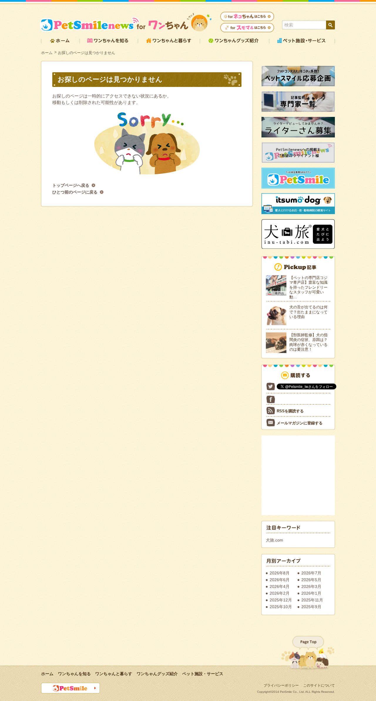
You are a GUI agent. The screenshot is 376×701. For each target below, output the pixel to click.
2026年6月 (280, 579)
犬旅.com (274, 540)
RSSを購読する (290, 411)
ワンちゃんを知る (74, 673)
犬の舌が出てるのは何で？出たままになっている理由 (308, 312)
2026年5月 (311, 579)
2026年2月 (280, 593)
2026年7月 (311, 573)
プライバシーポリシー (281, 685)
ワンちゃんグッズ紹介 (157, 673)
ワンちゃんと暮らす (113, 673)
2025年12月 (281, 600)
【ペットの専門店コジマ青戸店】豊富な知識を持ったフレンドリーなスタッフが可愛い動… (308, 287)
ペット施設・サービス (202, 673)
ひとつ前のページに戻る (75, 192)
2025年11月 (312, 600)
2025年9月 (311, 606)
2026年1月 (311, 593)
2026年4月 (280, 586)
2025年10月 (281, 606)
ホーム (47, 53)
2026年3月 (311, 586)
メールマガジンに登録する (300, 423)
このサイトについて (319, 685)
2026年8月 (280, 573)
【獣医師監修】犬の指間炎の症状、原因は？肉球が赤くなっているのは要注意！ (308, 342)
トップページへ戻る (70, 185)
